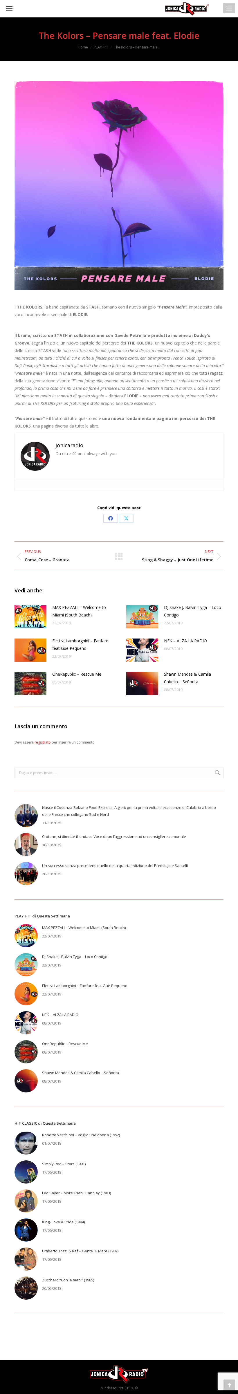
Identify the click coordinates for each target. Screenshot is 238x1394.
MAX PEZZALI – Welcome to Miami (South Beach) (79, 611)
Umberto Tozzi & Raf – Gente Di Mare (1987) (80, 1251)
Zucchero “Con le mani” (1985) (68, 1280)
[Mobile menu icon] (229, 8)
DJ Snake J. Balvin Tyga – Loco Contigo (192, 611)
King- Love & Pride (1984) (63, 1222)
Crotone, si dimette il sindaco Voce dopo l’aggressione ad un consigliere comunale (114, 836)
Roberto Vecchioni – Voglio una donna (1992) (81, 1134)
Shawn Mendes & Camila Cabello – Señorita (187, 677)
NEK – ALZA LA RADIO (185, 640)
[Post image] (30, 616)
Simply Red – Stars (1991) (64, 1163)
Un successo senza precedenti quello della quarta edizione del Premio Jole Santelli (115, 865)
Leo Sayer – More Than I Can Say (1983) (76, 1192)
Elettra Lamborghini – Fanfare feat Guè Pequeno (80, 644)
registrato (43, 742)
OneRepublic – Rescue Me (76, 674)
